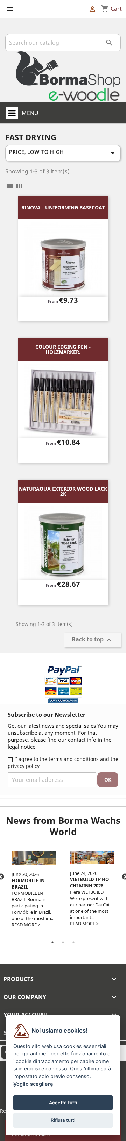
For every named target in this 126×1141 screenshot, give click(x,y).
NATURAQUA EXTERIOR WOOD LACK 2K (63, 491)
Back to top (92, 640)
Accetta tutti (63, 1102)
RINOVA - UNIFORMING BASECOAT (63, 207)
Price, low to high (63, 153)
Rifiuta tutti (63, 1120)
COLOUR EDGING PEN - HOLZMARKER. (63, 349)
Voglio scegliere (33, 1084)
